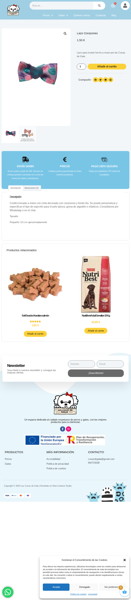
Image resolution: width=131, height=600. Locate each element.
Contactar (101, 15)
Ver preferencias (112, 587)
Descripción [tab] (16, 188)
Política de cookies (78, 594)
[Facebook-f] (62, 429)
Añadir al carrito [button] (35, 333)
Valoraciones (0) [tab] (31, 188)
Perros (46, 15)
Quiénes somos (81, 15)
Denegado (84, 587)
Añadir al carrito (107, 66)
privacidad (92, 594)
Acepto (56, 587)
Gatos (61, 15)
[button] (124, 560)
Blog (114, 15)
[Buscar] (99, 6)
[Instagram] (68, 429)
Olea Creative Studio (62, 486)
